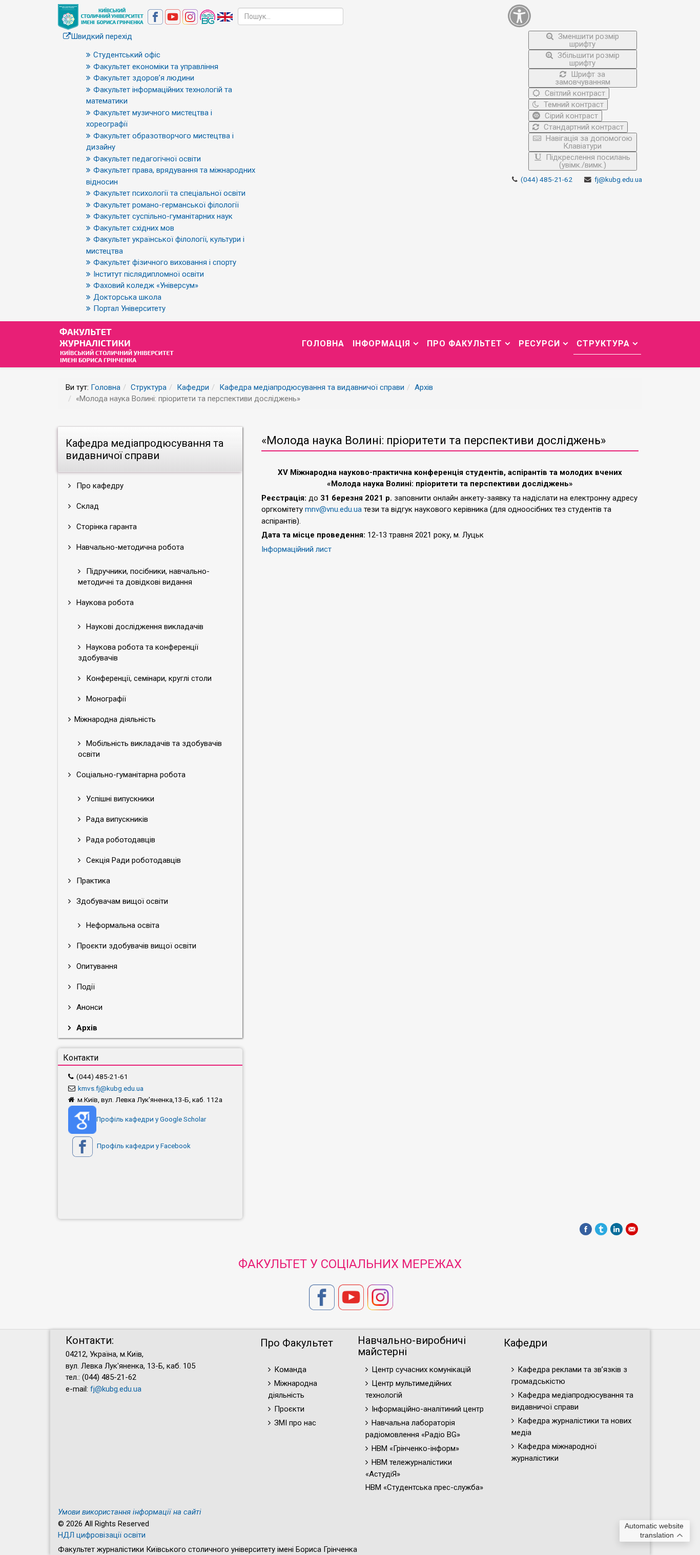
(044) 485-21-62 (546, 179)
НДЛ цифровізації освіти (102, 1535)
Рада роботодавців (119, 839)
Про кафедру (98, 485)
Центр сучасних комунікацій (421, 1369)
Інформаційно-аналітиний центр (428, 1409)
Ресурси (539, 343)
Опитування (95, 966)
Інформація (381, 343)
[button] (572, 15)
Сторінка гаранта (105, 526)
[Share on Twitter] (601, 1229)
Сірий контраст (570, 115)
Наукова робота (104, 602)
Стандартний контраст (583, 127)
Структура (603, 343)
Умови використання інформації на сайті (129, 1512)
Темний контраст (573, 104)
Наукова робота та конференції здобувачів (138, 652)
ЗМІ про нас (295, 1422)
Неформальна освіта (121, 925)
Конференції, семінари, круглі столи (148, 678)
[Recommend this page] (632, 1229)
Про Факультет (464, 343)
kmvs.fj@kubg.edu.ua (110, 1088)
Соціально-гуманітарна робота (130, 774)
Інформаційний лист (296, 549)
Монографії (105, 698)
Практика (92, 880)
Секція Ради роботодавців (132, 860)
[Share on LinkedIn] (616, 1229)
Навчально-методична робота (129, 547)
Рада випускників (116, 819)
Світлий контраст (574, 93)
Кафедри (193, 387)
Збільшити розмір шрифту (587, 59)
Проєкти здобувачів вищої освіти (135, 945)
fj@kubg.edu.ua (618, 179)
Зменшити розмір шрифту (587, 40)
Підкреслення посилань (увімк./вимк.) (587, 161)
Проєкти (289, 1409)
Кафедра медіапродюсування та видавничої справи (311, 387)
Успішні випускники (119, 798)
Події (84, 986)
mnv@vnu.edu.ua (333, 509)
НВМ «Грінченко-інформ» (415, 1448)
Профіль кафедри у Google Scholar (151, 1119)
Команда (290, 1369)
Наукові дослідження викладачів (143, 626)
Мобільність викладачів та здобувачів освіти (150, 749)
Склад (86, 506)
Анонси (88, 1007)
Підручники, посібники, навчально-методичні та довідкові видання (144, 577)
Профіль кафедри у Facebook (143, 1146)
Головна (323, 343)
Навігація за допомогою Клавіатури (588, 142)
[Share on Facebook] (586, 1229)
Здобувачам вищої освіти (121, 901)
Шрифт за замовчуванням (582, 78)
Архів (424, 387)
